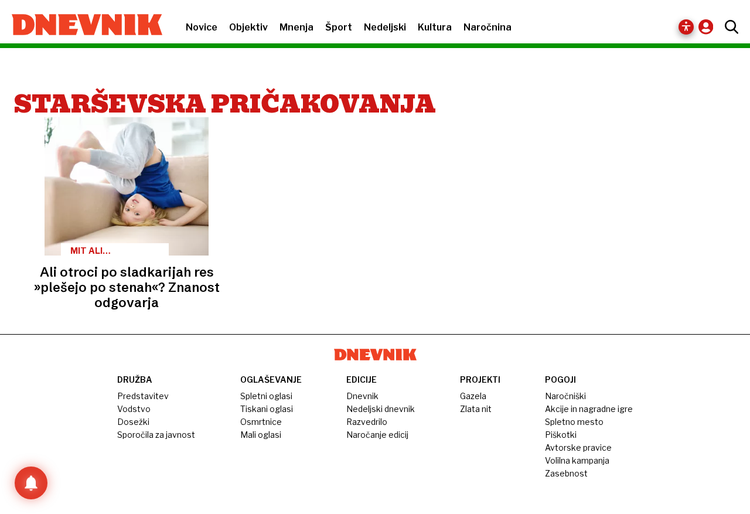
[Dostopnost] (686, 27)
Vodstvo (134, 409)
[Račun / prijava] (708, 26)
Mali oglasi (260, 435)
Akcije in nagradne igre (589, 409)
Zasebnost (566, 473)
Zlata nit (476, 409)
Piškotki (561, 435)
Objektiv (248, 27)
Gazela (473, 396)
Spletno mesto (574, 422)
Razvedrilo (366, 422)
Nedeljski (385, 27)
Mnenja (296, 27)
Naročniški (565, 396)
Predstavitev (143, 396)
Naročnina (487, 27)
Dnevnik (362, 396)
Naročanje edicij (377, 435)
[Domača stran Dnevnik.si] (81, 26)
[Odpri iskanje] (728, 27)
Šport (338, 27)
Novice (201, 27)
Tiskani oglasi (266, 409)
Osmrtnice (261, 422)
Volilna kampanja (577, 460)
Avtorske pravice (578, 447)
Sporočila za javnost (156, 435)
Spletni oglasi (266, 396)
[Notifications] (31, 483)
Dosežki (133, 422)
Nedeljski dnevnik (380, 409)
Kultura (435, 27)
